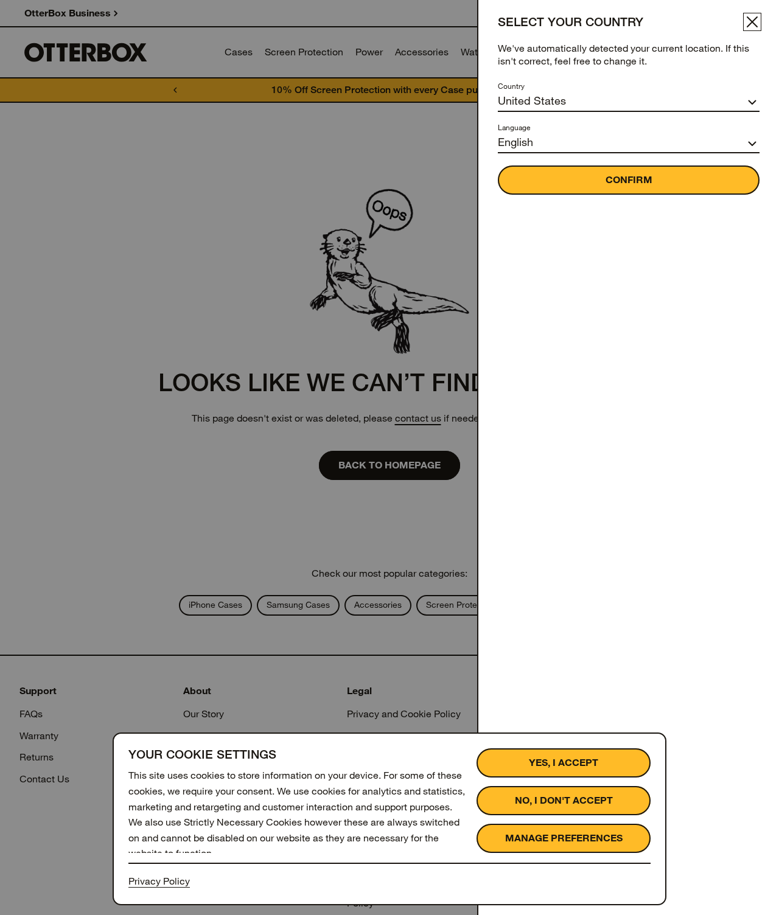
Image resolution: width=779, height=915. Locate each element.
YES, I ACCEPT (563, 762)
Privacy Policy (159, 881)
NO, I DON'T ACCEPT (564, 800)
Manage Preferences (564, 838)
